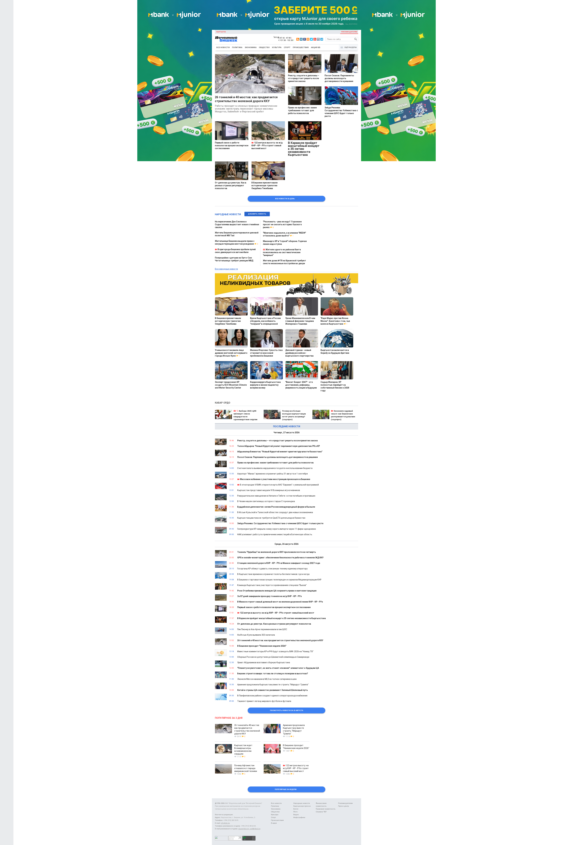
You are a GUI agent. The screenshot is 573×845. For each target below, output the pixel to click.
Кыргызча (221, 32)
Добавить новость (257, 214)
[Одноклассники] (308, 39)
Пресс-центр (343, 806)
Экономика (251, 47)
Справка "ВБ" (321, 812)
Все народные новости (226, 269)
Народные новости (228, 214)
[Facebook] (304, 39)
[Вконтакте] (301, 39)
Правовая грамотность (325, 809)
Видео (296, 815)
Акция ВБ (315, 47)
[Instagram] (318, 39)
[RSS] (297, 39)
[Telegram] (321, 39)
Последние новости (286, 426)
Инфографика (299, 817)
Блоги (295, 809)
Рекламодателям (349, 32)
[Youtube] (315, 39)
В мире (274, 823)
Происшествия (301, 47)
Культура (276, 47)
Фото (295, 812)
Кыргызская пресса (302, 806)
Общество (264, 47)
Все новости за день (285, 199)
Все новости (223, 47)
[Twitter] (311, 39)
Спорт (287, 47)
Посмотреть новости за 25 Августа (286, 710)
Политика (237, 47)
